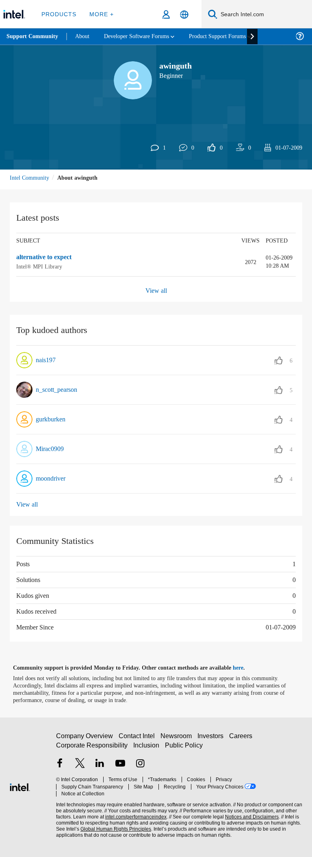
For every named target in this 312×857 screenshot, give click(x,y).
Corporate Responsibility (92, 748)
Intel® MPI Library (38, 266)
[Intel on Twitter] (80, 767)
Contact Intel (137, 739)
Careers (242, 739)
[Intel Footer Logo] (20, 785)
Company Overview (84, 739)
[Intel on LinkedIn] (100, 767)
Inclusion (147, 748)
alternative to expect (48, 257)
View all (156, 290)
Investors (212, 739)
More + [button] (99, 14)
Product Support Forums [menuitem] (229, 36)
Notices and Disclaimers (250, 813)
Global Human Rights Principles (113, 825)
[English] (184, 14)
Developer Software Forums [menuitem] (142, 36)
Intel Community (31, 177)
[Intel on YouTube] (120, 767)
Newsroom (177, 739)
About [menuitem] (84, 36)
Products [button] (58, 14)
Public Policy (183, 748)
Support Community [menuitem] (33, 36)
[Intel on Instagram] (140, 767)
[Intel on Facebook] (60, 767)
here (245, 667)
